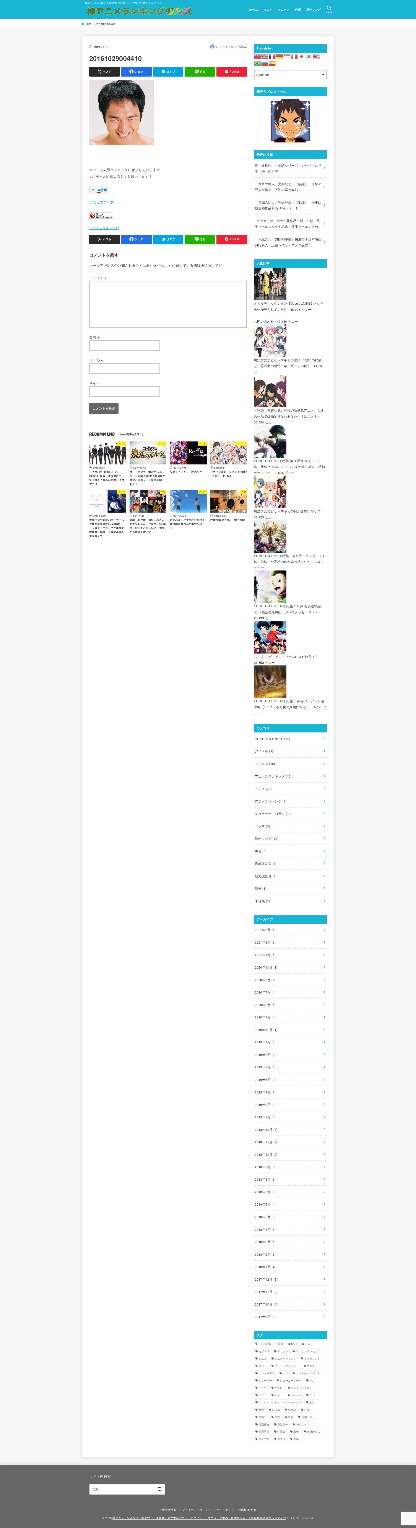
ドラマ (262, 826)
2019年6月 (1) (265, 1067)
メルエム (296, 1395)
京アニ (313, 1402)
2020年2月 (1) (265, 1004)
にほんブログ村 (101, 202)
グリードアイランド (287, 1366)
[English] (265, 56)
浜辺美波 (264, 1424)
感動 (277, 1417)
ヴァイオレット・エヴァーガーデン (280, 1402)
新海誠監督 (265, 876)
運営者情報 (169, 1510)
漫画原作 (282, 1424)
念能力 (263, 1417)
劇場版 (276, 1409)
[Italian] (294, 56)
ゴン (285, 1373)
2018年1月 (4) (265, 1266)
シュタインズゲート (308, 1373)
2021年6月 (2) (265, 942)
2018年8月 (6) (265, 1179)
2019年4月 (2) (265, 1092)
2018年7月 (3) (265, 1192)
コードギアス (267, 1373)
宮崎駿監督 (265, 863)
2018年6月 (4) (265, 1204)
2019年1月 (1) (265, 1117)
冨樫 (261, 1409)
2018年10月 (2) (266, 1154)
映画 (260, 888)
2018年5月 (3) (265, 1216)
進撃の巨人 (313, 1431)
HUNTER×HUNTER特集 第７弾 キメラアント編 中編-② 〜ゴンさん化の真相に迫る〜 (289, 704)
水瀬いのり (308, 1417)
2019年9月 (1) (265, 1042)
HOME (89, 24)
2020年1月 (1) (265, 1017)
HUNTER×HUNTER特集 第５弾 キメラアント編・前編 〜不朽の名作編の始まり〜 (289, 558)
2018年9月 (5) (265, 1167)
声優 (298, 9)
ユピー (314, 1395)
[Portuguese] (257, 62)
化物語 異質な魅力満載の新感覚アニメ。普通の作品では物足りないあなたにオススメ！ (289, 413)
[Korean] (309, 56)
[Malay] (316, 56)
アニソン (283, 9)
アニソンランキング (273, 776)
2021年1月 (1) (265, 955)
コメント (98, 277)
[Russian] (265, 62)
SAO (294, 1344)
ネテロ (279, 1387)
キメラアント (312, 1358)
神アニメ (301, 1424)
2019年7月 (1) (265, 1054)
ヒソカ (263, 1395)
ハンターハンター (301, 1387)
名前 (94, 337)
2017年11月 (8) (266, 1291)
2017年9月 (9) (265, 1316)
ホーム (253, 9)
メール (96, 360)
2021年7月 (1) (265, 929)
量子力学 (264, 1439)
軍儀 (296, 1431)
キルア (263, 1366)
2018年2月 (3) (265, 1254)
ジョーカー (265, 1380)
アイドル (264, 751)
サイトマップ (225, 1510)
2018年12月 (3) (266, 1129)
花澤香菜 (264, 1431)
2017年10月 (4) (266, 1304)
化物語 (292, 1409)
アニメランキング (102, 228)
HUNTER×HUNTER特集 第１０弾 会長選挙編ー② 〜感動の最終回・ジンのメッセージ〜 (289, 609)
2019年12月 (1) (266, 1029)
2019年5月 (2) (265, 1079)
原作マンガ (313, 9)
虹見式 (281, 1431)
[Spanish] (272, 62)
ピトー (279, 1395)
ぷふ (307, 1344)
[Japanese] (302, 56)
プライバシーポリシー (196, 1510)
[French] (272, 56)
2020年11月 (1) (266, 967)
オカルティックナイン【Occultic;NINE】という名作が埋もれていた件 (289, 306)
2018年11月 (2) (266, 1142)
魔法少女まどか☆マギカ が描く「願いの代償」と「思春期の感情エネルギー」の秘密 (289, 363)
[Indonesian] (287, 56)
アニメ (267, 9)
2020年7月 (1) (265, 992)
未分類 (262, 901)
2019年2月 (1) (265, 1104)
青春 (296, 1439)
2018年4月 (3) (265, 1229)
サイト (94, 383)
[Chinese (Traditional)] (257, 56)
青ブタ (281, 1439)
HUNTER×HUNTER (272, 738)
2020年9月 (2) (265, 979)
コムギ (311, 1366)
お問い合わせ (264, 321)
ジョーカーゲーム (290, 1380)
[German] (279, 56)
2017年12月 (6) (266, 1279)
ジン (312, 1380)
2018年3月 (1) (265, 1241)
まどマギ (264, 1351)
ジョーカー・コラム (273, 813)
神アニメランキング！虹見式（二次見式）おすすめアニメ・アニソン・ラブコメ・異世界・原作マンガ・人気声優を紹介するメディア (199, 1518)
